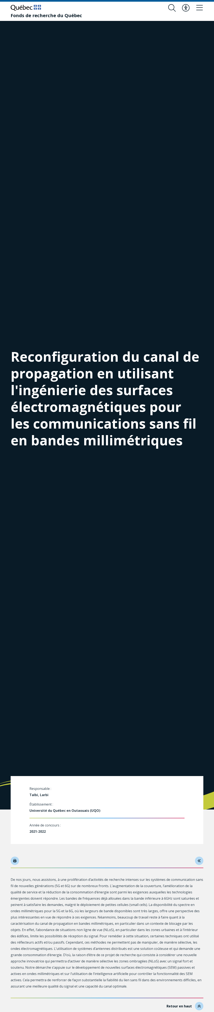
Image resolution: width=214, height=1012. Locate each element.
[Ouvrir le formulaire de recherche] (172, 8)
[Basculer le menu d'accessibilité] (186, 8)
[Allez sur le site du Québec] (26, 8)
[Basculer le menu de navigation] (199, 8)
